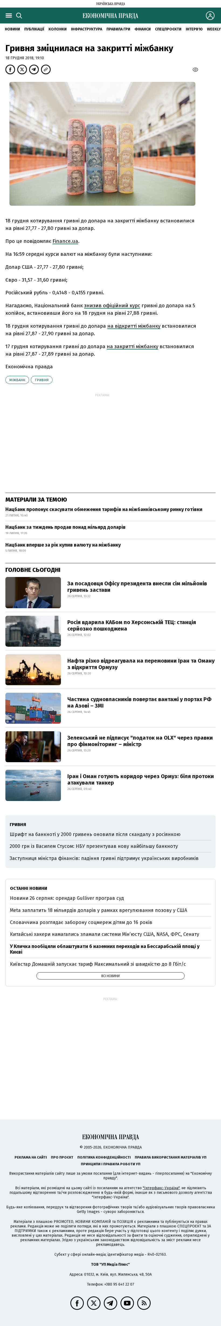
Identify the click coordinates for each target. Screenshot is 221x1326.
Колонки (58, 29)
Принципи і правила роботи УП (110, 1164)
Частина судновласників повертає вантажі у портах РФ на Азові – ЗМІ (139, 702)
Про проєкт (62, 1157)
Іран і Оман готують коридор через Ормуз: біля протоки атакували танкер (140, 779)
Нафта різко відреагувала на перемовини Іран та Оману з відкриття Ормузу (141, 663)
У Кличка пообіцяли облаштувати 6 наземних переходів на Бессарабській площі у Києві (104, 949)
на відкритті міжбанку (133, 326)
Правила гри (118, 29)
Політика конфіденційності (104, 1157)
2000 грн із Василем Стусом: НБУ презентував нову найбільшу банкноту (94, 846)
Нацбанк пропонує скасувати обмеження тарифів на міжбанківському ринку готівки (103, 509)
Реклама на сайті (31, 1157)
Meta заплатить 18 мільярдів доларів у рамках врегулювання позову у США (98, 910)
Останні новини (28, 888)
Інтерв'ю (194, 29)
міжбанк (17, 380)
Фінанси (142, 29)
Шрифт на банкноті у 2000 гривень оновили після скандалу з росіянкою (95, 834)
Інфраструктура (86, 29)
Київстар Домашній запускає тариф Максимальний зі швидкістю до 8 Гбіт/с (98, 964)
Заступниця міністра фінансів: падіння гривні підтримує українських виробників (104, 858)
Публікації (34, 29)
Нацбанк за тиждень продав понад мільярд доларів (65, 527)
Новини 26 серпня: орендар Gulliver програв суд (67, 898)
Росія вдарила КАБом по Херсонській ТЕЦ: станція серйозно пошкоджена (131, 625)
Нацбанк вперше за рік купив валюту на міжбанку (63, 545)
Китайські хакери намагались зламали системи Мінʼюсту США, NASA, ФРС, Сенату (104, 934)
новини (12, 29)
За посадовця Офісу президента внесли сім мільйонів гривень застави (137, 586)
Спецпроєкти (168, 29)
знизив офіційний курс (112, 305)
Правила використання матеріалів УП (170, 1157)
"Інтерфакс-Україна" (161, 1188)
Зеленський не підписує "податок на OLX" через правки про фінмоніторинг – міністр (140, 740)
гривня (42, 380)
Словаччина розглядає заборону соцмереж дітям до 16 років (81, 922)
